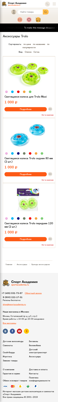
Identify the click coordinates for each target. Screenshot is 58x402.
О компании (8, 369)
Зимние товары (10, 360)
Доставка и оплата (38, 369)
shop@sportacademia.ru (14, 304)
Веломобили (35, 345)
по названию (39, 44)
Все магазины (9, 323)
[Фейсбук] (12, 331)
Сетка (36, 52)
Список (28, 52)
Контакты (33, 373)
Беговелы (33, 341)
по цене (27, 44)
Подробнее (25, 109)
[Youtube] (19, 331)
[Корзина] (38, 20)
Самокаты (8, 345)
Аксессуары (22, 264)
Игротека (7, 356)
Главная (9, 264)
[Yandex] (26, 331)
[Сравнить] (50, 109)
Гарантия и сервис (11, 373)
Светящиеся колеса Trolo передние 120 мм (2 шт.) (29, 225)
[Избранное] (30, 20)
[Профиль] (12, 12)
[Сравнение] (21, 20)
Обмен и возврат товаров (15, 380)
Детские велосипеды (13, 341)
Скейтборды (9, 352)
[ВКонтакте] (5, 331)
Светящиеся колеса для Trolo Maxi (26, 96)
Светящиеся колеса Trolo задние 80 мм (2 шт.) (29, 160)
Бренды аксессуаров (41, 264)
